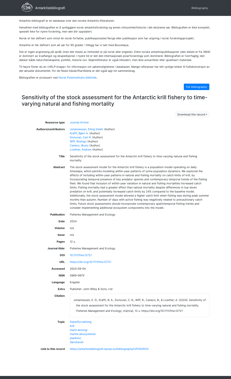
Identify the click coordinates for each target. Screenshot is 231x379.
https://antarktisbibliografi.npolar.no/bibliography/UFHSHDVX (109, 349)
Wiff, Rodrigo (78, 141)
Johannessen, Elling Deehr (86, 129)
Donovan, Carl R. (80, 137)
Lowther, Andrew (80, 149)
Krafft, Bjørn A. (79, 133)
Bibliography (199, 8)
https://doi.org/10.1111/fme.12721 (90, 262)
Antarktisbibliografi (50, 8)
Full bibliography (196, 87)
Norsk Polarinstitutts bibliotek (78, 77)
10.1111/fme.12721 (81, 255)
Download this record (191, 114)
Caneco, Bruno (79, 145)
